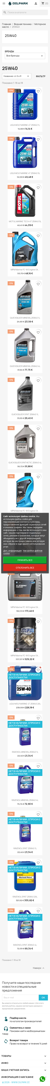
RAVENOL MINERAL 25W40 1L (25, 752)
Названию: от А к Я (17, 76)
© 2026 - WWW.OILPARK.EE (16, 1082)
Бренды (9, 51)
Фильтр (40, 76)
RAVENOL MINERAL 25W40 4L (25, 800)
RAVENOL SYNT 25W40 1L (25, 848)
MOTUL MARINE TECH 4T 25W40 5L (25, 221)
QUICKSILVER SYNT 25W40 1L (25, 414)
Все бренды (25, 56)
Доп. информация (12, 550)
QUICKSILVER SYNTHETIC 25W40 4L (25, 462)
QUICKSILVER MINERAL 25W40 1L (25, 318)
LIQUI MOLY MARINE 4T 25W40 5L (25, 173)
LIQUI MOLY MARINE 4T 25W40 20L (25, 703)
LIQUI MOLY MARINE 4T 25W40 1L (25, 125)
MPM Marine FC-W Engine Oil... (25, 269)
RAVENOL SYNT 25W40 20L (25, 896)
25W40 (11, 35)
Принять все (25, 560)
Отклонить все (25, 567)
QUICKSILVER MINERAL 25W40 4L (25, 366)
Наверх (39, 968)
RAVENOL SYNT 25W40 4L (25, 945)
